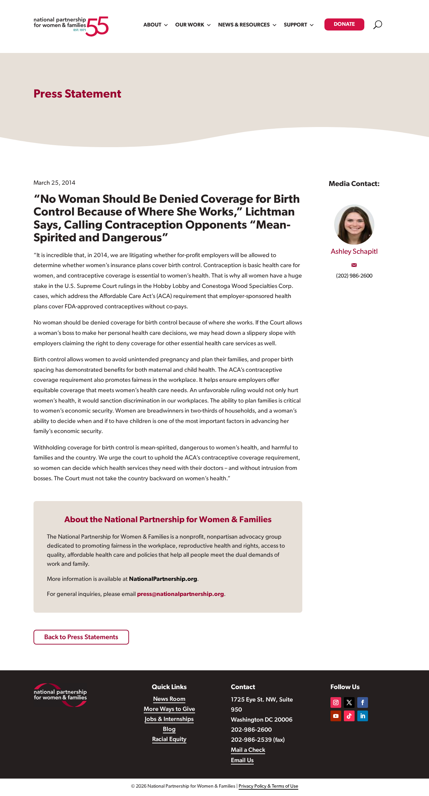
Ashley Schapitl (354, 251)
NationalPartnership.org (163, 579)
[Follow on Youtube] (335, 716)
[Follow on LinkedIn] (362, 716)
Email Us (242, 761)
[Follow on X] (349, 702)
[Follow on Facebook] (362, 702)
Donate (344, 24)
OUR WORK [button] (189, 25)
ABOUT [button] (152, 25)
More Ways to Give (169, 710)
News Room (169, 699)
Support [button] (295, 25)
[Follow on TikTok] (349, 716)
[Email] (354, 265)
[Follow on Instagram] (335, 702)
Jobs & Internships (169, 720)
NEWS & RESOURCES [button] (244, 25)
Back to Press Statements (81, 637)
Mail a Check (248, 750)
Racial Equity (169, 740)
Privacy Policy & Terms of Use (268, 786)
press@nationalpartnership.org (180, 595)
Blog (169, 730)
